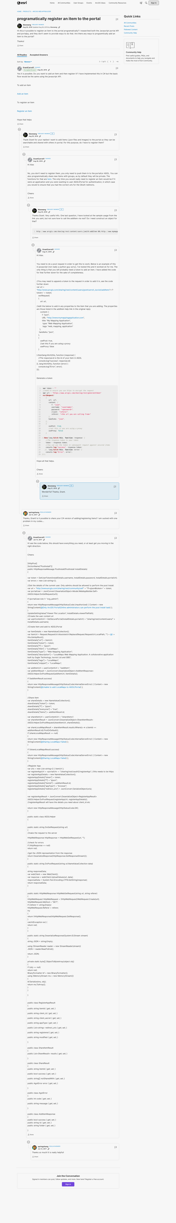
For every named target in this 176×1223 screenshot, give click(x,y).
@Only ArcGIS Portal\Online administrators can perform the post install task (75, 607)
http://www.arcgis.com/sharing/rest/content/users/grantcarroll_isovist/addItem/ (73, 290)
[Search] (146, 3)
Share (20, 46)
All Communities (130, 23)
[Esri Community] (22, 3)
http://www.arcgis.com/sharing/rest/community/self (60, 588)
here (49, 179)
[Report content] (117, 19)
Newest (27, 62)
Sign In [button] (68, 1184)
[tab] (22, 55)
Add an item (22, 94)
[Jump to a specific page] (117, 62)
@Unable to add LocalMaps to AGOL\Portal (60, 687)
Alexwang (27, 25)
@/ (111, 634)
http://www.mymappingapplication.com (65, 317)
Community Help (130, 33)
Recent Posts (129, 26)
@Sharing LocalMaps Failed (53, 742)
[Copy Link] (59, 27)
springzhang (34, 512)
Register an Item (24, 111)
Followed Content (130, 29)
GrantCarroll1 (28, 67)
